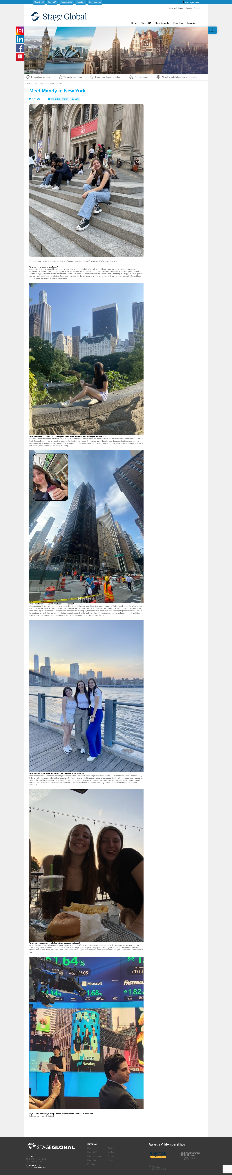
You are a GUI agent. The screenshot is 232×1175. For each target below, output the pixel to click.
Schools (189, 8)
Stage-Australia (66, 2)
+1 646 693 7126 (34, 1165)
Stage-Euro (81, 2)
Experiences (38, 83)
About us (172, 8)
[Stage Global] (62, 18)
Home (134, 23)
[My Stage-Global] (183, 2)
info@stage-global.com (39, 1167)
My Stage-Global (192, 2)
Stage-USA (52, 2)
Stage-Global (39, 2)
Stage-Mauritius (95, 2)
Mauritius (191, 23)
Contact (181, 8)
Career (196, 8)
